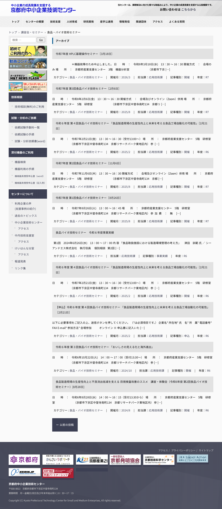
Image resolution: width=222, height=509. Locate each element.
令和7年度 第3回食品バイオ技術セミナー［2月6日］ (88, 88)
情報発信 (124, 21)
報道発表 (20, 261)
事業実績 (162, 256)
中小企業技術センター (28, 222)
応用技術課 (156, 77)
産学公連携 (106, 21)
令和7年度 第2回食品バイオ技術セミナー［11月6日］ (89, 163)
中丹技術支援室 (24, 235)
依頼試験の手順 (24, 134)
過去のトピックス (26, 216)
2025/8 (125, 112)
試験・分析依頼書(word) (30, 141)
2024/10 (126, 371)
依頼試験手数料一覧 (27, 127)
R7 (207, 77)
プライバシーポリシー (183, 450)
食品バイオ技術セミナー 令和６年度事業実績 (85, 232)
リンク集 (20, 268)
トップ (15, 21)
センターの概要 (35, 21)
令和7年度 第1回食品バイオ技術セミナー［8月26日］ (89, 198)
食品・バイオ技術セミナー (86, 77)
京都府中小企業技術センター (27, 16)
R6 (207, 152)
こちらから (188, 9)
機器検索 (20, 162)
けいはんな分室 (24, 248)
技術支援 (55, 21)
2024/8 (125, 410)
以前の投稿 (65, 425)
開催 (187, 77)
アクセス (158, 21)
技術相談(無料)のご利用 (29, 107)
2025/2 (125, 152)
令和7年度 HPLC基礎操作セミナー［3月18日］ (85, 54)
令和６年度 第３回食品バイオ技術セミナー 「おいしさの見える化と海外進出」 (105, 347)
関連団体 (141, 21)
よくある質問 (177, 21)
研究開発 (88, 21)
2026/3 (125, 77)
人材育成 (72, 21)
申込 (187, 336)
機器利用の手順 (24, 169)
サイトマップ (206, 450)
